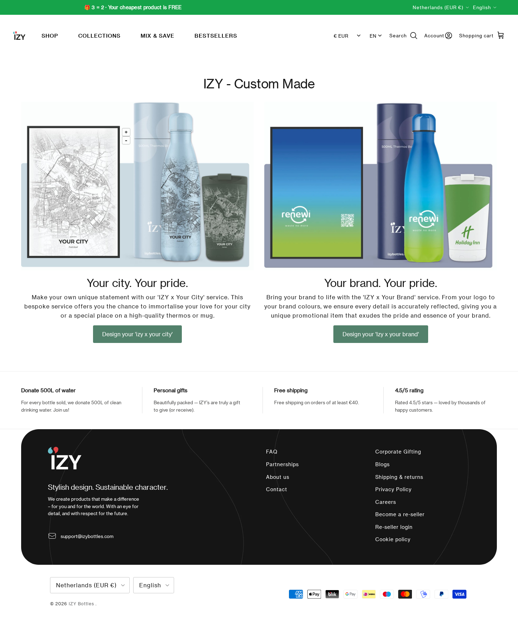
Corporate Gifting (398, 452)
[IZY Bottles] (19, 35)
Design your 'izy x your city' (137, 334)
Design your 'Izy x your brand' (381, 334)
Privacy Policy (393, 489)
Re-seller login (394, 527)
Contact (276, 489)
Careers (385, 502)
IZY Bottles (82, 603)
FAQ (272, 452)
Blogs (382, 464)
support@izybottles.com (87, 536)
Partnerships (282, 464)
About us (277, 477)
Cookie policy (393, 539)
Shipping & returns (399, 477)
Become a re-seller (400, 514)
